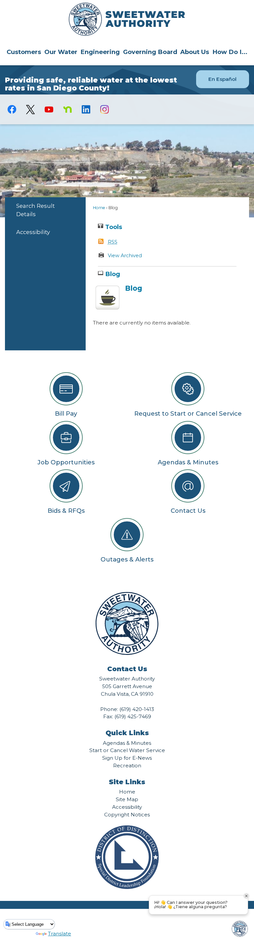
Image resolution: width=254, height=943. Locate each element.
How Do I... (229, 52)
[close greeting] (246, 896)
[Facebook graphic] (12, 109)
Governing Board (150, 52)
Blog (133, 288)
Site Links (127, 782)
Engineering (100, 52)
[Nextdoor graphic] (67, 109)
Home (99, 207)
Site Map (127, 799)
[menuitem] (24, 51)
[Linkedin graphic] (86, 109)
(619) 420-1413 (136, 709)
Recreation (127, 765)
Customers (24, 52)
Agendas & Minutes (127, 743)
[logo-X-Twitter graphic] (30, 109)
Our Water (60, 52)
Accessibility (33, 232)
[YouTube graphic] (49, 109)
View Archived (125, 256)
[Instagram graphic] (104, 109)
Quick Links (127, 733)
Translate (59, 933)
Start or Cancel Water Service (127, 750)
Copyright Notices (127, 814)
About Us (194, 52)
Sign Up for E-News (127, 758)
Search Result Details (35, 210)
